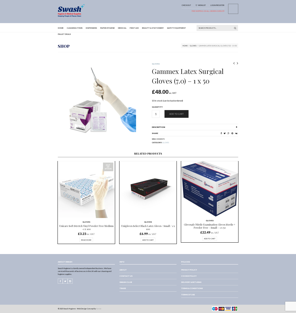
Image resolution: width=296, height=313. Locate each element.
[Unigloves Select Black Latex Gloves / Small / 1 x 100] (148, 189)
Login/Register (217, 5)
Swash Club (125, 282)
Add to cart (176, 114)
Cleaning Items (74, 28)
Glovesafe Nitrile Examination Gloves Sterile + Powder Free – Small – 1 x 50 (209, 226)
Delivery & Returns (191, 282)
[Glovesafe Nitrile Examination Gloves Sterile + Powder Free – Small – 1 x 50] (209, 189)
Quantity (157, 107)
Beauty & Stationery (153, 28)
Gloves (193, 46)
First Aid (134, 28)
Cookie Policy (189, 276)
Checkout (186, 5)
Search (235, 28)
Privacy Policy (189, 270)
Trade (122, 288)
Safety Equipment (176, 28)
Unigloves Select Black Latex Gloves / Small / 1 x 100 (148, 227)
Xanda (98, 309)
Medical (122, 28)
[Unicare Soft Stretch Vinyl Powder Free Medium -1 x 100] (86, 189)
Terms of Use (188, 294)
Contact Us (125, 276)
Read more (86, 240)
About (123, 270)
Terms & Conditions (192, 288)
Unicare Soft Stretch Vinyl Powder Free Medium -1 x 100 (86, 227)
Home (61, 28)
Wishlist (202, 5)
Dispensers (91, 28)
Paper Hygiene (107, 28)
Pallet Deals (64, 34)
